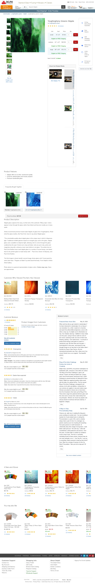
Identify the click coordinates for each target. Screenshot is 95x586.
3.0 (5, 307)
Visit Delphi (53, 565)
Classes (49, 3)
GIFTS (50, 556)
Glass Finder (82, 2)
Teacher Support (31, 571)
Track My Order (7, 570)
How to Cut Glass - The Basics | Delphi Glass (73, 105)
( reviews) (7, 309)
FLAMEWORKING (35, 556)
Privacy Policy (36, 581)
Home (63, 580)
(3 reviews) (61, 26)
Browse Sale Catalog (32, 567)
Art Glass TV (55, 81)
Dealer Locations (55, 567)
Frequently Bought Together (13, 187)
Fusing (33, 3)
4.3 (5, 320)
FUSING (44, 556)
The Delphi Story (55, 563)
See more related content (73, 455)
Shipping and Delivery (8, 567)
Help (76, 2)
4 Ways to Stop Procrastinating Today (65, 409)
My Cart (69, 580)
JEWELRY (57, 556)
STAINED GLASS (74, 556)
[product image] (13, 287)
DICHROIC (18, 556)
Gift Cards (71, 2)
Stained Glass (23, 3)
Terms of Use (54, 570)
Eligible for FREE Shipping (58, 38)
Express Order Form (8, 569)
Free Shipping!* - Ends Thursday (47, 11)
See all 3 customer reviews (12, 424)
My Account (5, 565)
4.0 (46, 307)
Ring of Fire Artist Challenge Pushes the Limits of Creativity (67, 364)
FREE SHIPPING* (8, 283)
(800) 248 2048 (90, 2)
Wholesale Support (32, 573)
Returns (4, 573)
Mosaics (41, 3)
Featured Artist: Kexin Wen (67, 321)
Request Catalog (31, 569)
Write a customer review (12, 343)
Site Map (53, 569)
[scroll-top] (92, 582)
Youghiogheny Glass (54, 23)
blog (61, 358)
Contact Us (5, 563)
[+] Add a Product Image (28, 327)
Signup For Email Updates (82, 560)
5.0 (5, 493)
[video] (55, 74)
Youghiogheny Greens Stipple (73, 79)
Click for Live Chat (85, 68)
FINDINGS (26, 556)
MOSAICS (64, 556)
